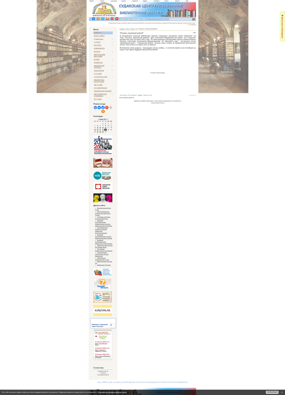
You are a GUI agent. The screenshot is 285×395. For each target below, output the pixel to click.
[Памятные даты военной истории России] (102, 167)
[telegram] (103, 18)
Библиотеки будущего (104, 265)
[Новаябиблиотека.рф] (102, 190)
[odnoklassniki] (98, 18)
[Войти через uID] (95, 107)
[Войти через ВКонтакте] (99, 107)
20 (97, 130)
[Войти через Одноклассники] (103, 111)
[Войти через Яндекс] (106, 107)
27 (97, 132)
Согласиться (272, 392)
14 (100, 127)
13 (97, 127)
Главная (122, 19)
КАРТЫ (166, 1)
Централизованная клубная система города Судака (102, 213)
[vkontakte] (93, 18)
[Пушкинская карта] (102, 202)
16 (105, 127)
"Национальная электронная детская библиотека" (102, 254)
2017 (127, 29)
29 (103, 132)
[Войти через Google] (110, 107)
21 (100, 130)
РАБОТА (177, 1)
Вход (128, 19)
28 (100, 132)
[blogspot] (107, 18)
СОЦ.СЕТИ (114, 1)
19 (95, 130)
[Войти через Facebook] (103, 107)
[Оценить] (102, 275)
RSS (143, 19)
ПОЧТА (102, 1)
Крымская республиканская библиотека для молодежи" (103, 242)
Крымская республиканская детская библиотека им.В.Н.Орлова (103, 236)
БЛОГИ (123, 1)
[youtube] (117, 18)
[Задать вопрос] (102, 289)
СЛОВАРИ (156, 1)
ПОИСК (92, 1)
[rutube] (112, 18)
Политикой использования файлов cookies (112, 392)
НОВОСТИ (135, 1)
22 (103, 130)
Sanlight (140, 95)
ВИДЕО (145, 1)
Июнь (132, 29)
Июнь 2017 (103, 119)
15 (103, 127)
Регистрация (136, 19)
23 (105, 130)
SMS (187, 1)
